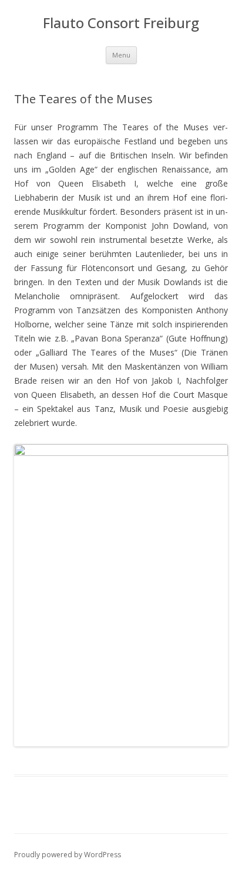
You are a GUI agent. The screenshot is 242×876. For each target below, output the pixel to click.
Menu (121, 54)
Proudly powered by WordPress (67, 855)
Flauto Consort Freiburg (121, 23)
